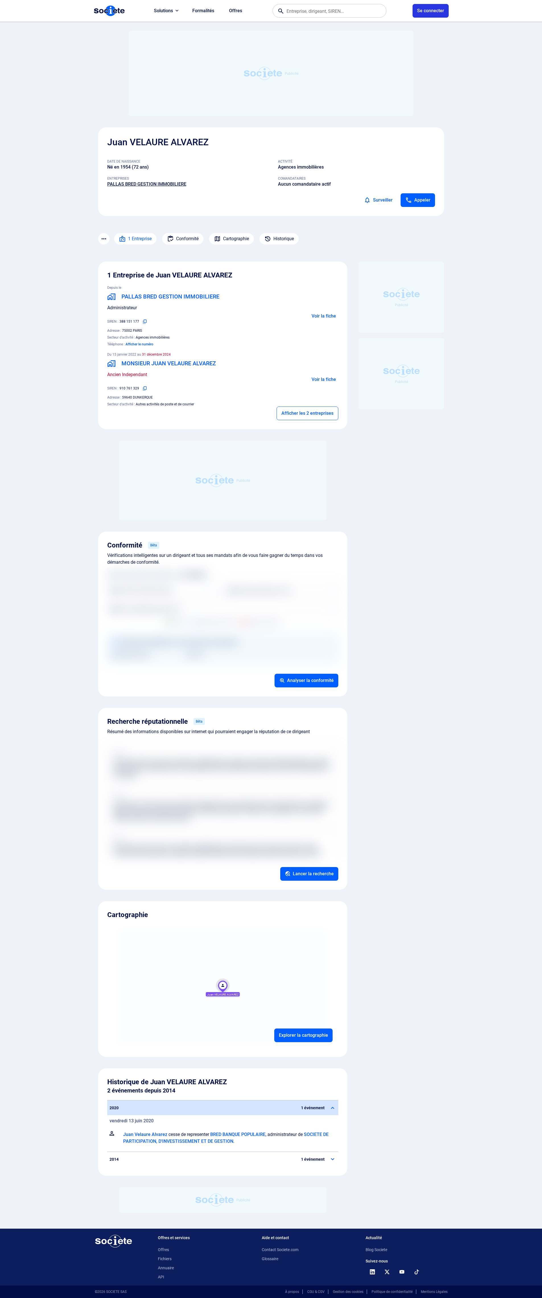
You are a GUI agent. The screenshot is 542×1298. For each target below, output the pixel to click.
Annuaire (166, 1268)
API (161, 1277)
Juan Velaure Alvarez (145, 1134)
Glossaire (270, 1258)
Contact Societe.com (280, 1249)
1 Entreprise (140, 238)
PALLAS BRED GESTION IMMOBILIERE (146, 184)
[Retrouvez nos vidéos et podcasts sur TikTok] (417, 1272)
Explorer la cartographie (303, 1035)
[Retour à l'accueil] (113, 1241)
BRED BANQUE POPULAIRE (237, 1134)
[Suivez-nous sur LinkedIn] (372, 1272)
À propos (292, 1292)
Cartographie (236, 238)
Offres (235, 10)
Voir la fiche (324, 316)
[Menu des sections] (104, 238)
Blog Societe (376, 1249)
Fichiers (165, 1258)
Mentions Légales (434, 1292)
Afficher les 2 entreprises (307, 413)
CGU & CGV (316, 1292)
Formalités (203, 10)
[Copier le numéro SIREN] (144, 321)
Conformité (187, 238)
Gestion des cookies (348, 1292)
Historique (283, 238)
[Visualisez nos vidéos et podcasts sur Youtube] (402, 1272)
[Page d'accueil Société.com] (109, 10)
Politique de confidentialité (392, 1292)
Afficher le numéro (139, 344)
